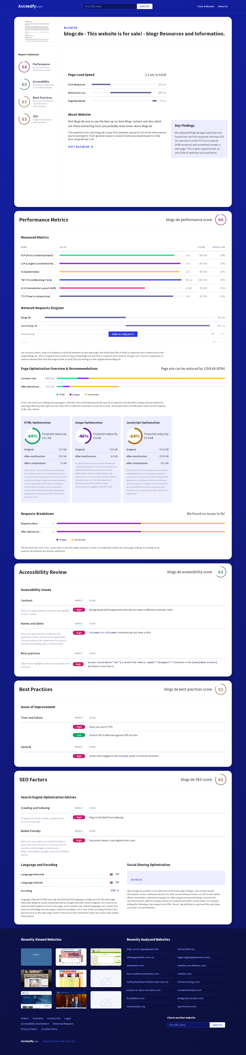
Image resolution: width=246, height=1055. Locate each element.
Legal (67, 1018)
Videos (25, 1018)
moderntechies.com (189, 990)
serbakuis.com (135, 965)
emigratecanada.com (190, 998)
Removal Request (63, 1023)
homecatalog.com (189, 981)
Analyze (144, 6)
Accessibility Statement (35, 1023)
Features (38, 1018)
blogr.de (70, 28)
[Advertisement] (146, 57)
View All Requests (123, 334)
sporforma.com (187, 1006)
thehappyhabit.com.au (140, 957)
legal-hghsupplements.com (194, 957)
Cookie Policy (49, 1029)
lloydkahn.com (135, 998)
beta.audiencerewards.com (143, 973)
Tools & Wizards (205, 6)
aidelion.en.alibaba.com (192, 965)
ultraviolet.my (186, 949)
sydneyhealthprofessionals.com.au (147, 981)
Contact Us (53, 1018)
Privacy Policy (29, 1029)
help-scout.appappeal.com (143, 949)
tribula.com (185, 973)
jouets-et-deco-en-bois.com (143, 990)
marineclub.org (136, 1006)
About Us (223, 6)
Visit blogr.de (78, 147)
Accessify (30, 6)
